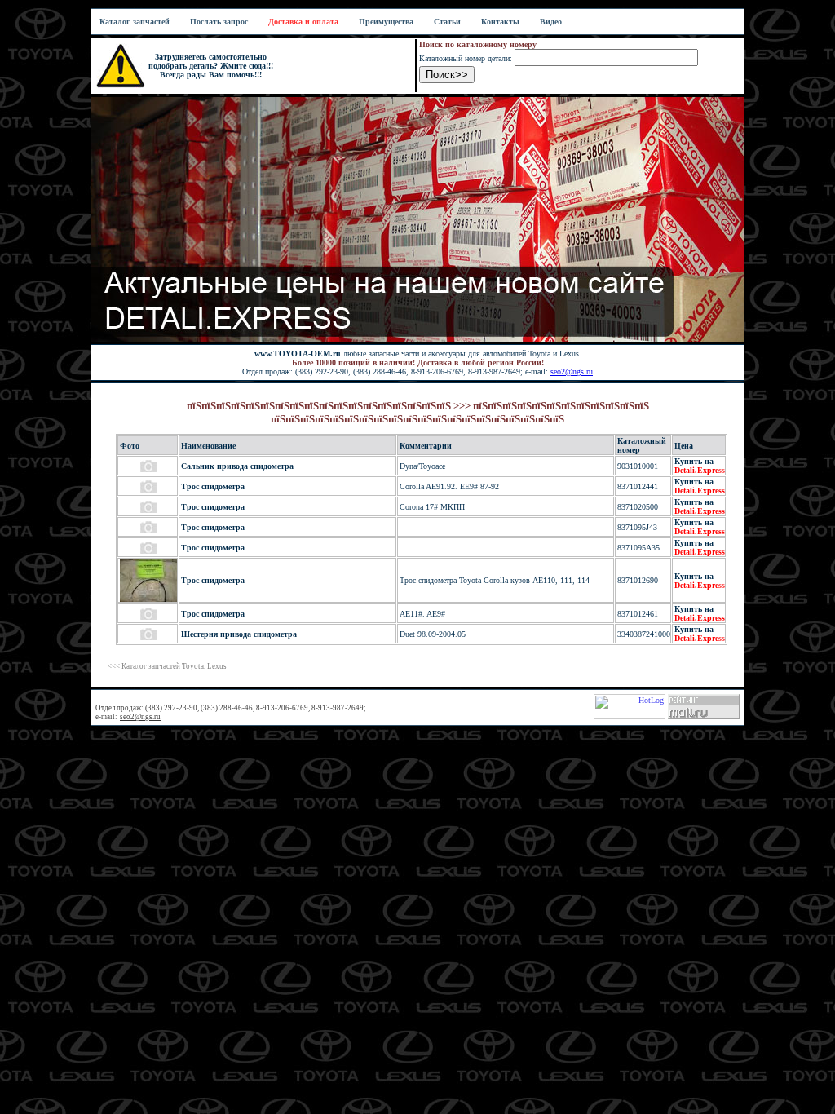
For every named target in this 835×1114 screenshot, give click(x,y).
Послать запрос (219, 21)
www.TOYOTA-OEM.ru (297, 353)
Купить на (699, 466)
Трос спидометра (213, 486)
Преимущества (386, 21)
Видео (551, 21)
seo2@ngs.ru (571, 371)
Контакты (500, 21)
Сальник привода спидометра (237, 466)
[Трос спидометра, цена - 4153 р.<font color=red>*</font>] (148, 599)
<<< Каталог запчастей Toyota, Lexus (167, 666)
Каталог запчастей (134, 21)
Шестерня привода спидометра (239, 634)
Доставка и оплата (303, 21)
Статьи (447, 21)
